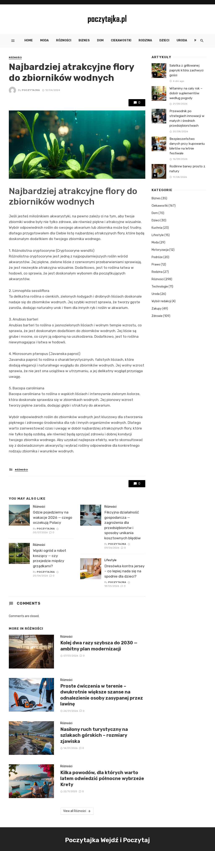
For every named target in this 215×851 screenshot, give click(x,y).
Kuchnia (157, 228)
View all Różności (74, 811)
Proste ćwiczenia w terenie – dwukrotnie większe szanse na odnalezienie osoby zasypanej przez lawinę (101, 695)
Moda (44, 40)
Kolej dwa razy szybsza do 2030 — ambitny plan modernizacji (98, 645)
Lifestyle (110, 560)
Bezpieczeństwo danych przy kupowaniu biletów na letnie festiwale (187, 146)
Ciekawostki (121, 40)
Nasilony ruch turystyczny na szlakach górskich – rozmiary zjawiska (94, 735)
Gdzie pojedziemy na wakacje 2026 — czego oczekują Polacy (52, 517)
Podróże (157, 257)
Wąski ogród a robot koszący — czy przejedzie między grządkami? (49, 558)
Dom (100, 40)
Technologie (160, 286)
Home (28, 40)
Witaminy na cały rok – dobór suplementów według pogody (185, 93)
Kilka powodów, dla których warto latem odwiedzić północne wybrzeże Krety (102, 778)
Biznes (84, 40)
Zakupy (157, 308)
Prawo (156, 264)
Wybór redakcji (161, 301)
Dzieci (164, 40)
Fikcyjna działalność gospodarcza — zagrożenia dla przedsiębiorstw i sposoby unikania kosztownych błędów (122, 525)
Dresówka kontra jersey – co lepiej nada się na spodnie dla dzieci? (124, 571)
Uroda (182, 40)
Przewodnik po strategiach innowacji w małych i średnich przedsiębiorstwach (186, 118)
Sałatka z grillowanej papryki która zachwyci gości (186, 70)
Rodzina (145, 40)
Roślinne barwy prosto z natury (187, 168)
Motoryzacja (160, 250)
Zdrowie (157, 316)
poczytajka (31, 90)
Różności (63, 40)
